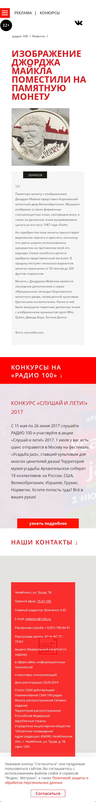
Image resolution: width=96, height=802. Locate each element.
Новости (38, 36)
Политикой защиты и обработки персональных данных (46, 780)
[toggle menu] (5, 13)
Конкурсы (50, 12)
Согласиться (48, 793)
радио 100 (20, 36)
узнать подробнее (48, 523)
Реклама (23, 12)
